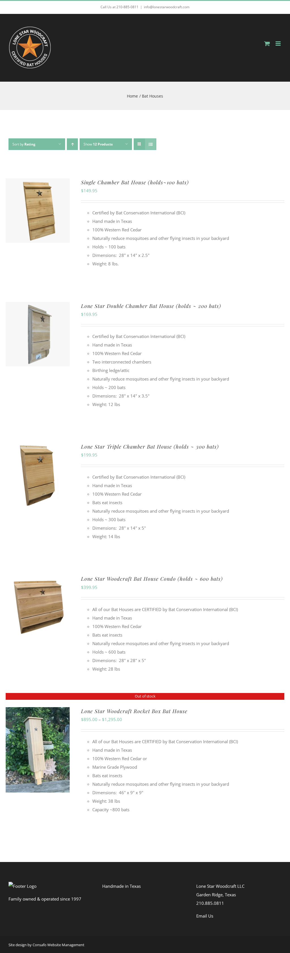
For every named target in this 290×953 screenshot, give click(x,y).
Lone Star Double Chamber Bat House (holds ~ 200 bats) (151, 306)
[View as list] (150, 144)
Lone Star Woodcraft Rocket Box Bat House (134, 711)
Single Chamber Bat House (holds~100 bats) (135, 182)
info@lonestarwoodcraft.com (166, 7)
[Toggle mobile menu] (279, 44)
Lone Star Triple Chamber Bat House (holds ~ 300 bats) (150, 446)
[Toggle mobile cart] (267, 44)
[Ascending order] (72, 144)
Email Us (204, 916)
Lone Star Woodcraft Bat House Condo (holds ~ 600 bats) (152, 578)
